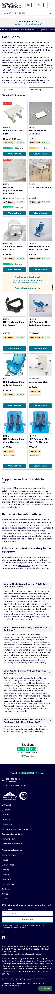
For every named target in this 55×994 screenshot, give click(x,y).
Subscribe (27, 919)
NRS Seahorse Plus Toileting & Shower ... (39, 325)
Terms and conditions (12, 834)
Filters (10, 90)
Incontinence (8, 884)
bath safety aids (39, 77)
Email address (7, 909)
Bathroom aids (8, 47)
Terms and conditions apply (13, 932)
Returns (5, 815)
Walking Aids (8, 865)
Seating (5, 870)
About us (6, 819)
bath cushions (24, 77)
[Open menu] (50, 5)
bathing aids (24, 565)
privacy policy (22, 927)
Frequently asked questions (15, 829)
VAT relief (6, 805)
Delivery (6, 810)
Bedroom (6, 889)
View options (14, 154)
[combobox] (27, 13)
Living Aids (7, 874)
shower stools (8, 80)
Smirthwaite (34, 379)
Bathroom (6, 879)
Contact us (7, 824)
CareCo (32, 184)
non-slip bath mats (25, 80)
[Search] (50, 13)
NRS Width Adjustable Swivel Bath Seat (13, 190)
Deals (4, 899)
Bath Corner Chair (38, 382)
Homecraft (8, 243)
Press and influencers (12, 844)
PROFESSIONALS (10, 855)
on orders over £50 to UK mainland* (24, 24)
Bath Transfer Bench (40, 187)
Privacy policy (8, 839)
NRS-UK (6, 127)
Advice (5, 894)
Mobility (5, 860)
